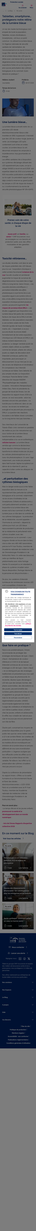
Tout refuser (18, 633)
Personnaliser (18, 637)
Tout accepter (18, 630)
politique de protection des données (18, 624)
